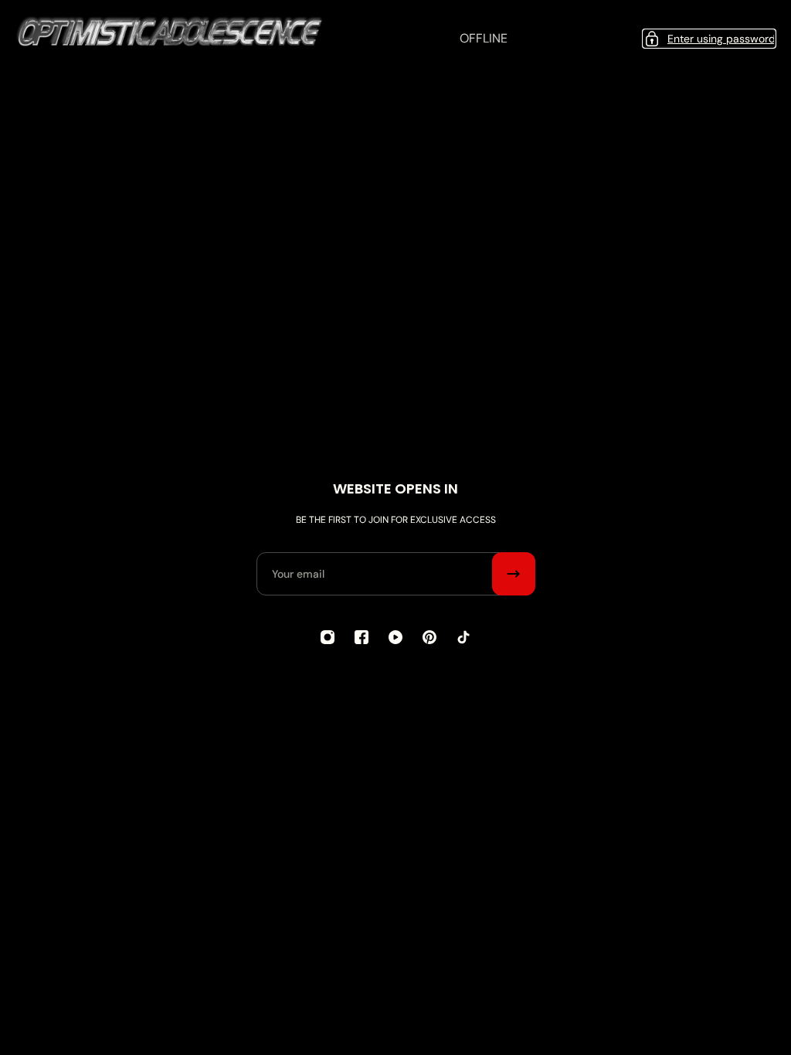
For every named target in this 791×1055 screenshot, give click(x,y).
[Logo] (169, 38)
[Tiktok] (463, 637)
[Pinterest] (429, 637)
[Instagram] (328, 637)
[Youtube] (395, 637)
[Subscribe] (513, 573)
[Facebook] (362, 637)
